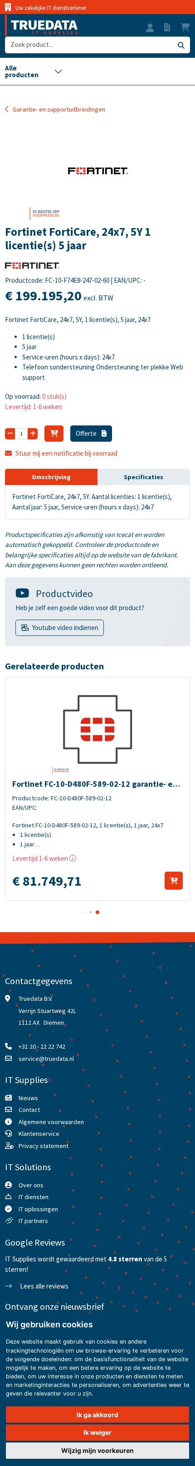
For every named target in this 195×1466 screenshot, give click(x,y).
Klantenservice (39, 1134)
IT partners (33, 1221)
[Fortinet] (32, 268)
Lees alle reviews (43, 1286)
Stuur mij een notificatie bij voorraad (66, 453)
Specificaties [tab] (143, 477)
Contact (29, 1110)
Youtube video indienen (65, 627)
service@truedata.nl (46, 1059)
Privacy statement (43, 1146)
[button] (150, 29)
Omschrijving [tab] (51, 477)
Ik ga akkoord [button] (97, 1415)
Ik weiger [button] (97, 1432)
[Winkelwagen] (53, 433)
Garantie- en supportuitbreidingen (59, 109)
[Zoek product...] (181, 45)
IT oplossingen (38, 1209)
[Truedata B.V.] (41, 25)
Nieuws (28, 1098)
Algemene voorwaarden (51, 1122)
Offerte (87, 433)
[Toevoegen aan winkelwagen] (174, 881)
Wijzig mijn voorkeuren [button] (97, 1450)
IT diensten (34, 1197)
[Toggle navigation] (33, 71)
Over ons (31, 1185)
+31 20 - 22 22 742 (42, 1046)
